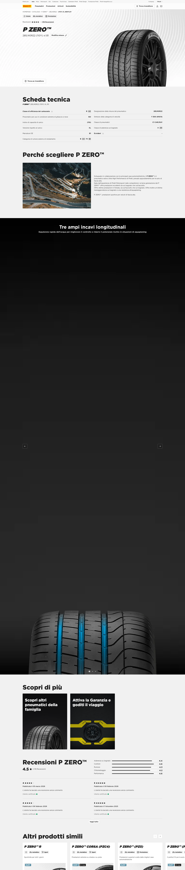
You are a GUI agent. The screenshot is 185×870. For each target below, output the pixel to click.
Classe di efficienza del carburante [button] (36, 111)
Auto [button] (33, 1)
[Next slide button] (160, 446)
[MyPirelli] (157, 6)
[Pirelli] (29, 6)
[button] (94, 822)
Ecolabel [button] (97, 133)
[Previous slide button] (25, 446)
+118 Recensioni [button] (48, 22)
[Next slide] (160, 836)
